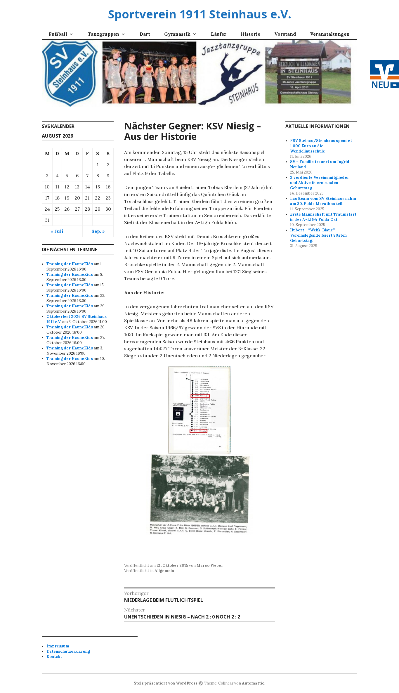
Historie (250, 34)
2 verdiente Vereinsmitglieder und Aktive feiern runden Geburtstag (319, 182)
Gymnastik (177, 34)
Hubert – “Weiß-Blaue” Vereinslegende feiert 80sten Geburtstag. (318, 235)
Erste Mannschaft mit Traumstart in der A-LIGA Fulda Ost (323, 217)
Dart (145, 34)
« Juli (57, 231)
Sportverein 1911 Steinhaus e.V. (199, 14)
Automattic (253, 683)
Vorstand (285, 34)
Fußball (58, 34)
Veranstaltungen (330, 34)
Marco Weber (210, 565)
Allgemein (164, 570)
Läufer (218, 34)
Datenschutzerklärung (68, 651)
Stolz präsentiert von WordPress (165, 683)
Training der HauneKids (69, 263)
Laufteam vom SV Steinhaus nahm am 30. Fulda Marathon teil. (323, 201)
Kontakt (54, 656)
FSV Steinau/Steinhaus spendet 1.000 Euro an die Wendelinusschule (321, 146)
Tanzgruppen (103, 34)
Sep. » (98, 231)
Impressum (57, 646)
